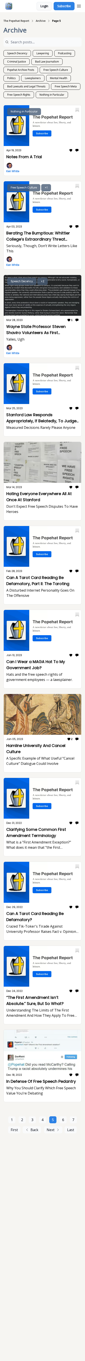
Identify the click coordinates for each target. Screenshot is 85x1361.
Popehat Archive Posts (20, 70)
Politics (11, 78)
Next (50, 1129)
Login (44, 6)
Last (70, 1129)
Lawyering (42, 53)
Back (34, 1129)
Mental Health (58, 78)
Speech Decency (17, 53)
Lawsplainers (33, 78)
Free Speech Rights (18, 95)
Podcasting (64, 53)
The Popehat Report (16, 21)
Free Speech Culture (55, 70)
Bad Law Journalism (47, 61)
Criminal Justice (16, 61)
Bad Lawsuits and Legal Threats (26, 86)
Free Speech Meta (66, 86)
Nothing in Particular (51, 95)
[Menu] (79, 5)
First (14, 1129)
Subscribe (64, 6)
